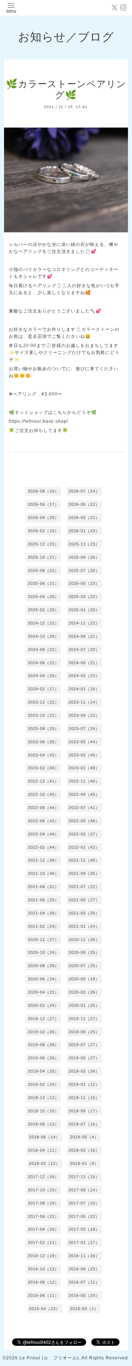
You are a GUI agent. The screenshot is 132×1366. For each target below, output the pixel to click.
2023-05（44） (84, 742)
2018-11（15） (84, 1097)
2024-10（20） (43, 636)
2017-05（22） (84, 1216)
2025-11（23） (84, 544)
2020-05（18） (84, 979)
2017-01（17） (84, 1242)
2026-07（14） (84, 491)
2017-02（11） (43, 1242)
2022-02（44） (43, 847)
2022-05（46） (84, 821)
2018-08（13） (43, 1124)
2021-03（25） (84, 913)
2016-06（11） (43, 1295)
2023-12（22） (43, 702)
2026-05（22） (84, 504)
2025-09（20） (84, 557)
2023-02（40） (43, 768)
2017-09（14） (84, 1190)
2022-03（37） (84, 834)
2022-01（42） (84, 847)
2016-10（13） (43, 1269)
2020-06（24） (43, 979)
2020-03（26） (84, 992)
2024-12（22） (43, 623)
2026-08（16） (43, 491)
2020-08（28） (43, 965)
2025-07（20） (84, 570)
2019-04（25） (43, 1071)
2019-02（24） (43, 1084)
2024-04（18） (43, 675)
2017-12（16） (43, 1176)
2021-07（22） (84, 886)
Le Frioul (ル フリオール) (49, 1357)
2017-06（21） (43, 1216)
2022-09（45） (84, 794)
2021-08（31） (43, 886)
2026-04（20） (43, 517)
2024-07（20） (84, 649)
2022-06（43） (43, 821)
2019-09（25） (84, 1032)
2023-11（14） (84, 702)
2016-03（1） (84, 1308)
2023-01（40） (84, 768)
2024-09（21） (84, 636)
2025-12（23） (43, 544)
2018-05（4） (84, 1137)
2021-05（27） (84, 900)
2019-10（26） (43, 1032)
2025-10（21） (43, 557)
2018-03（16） (84, 1150)
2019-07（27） (84, 1045)
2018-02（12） (44, 1163)
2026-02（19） (43, 531)
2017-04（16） (43, 1229)
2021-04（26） (43, 913)
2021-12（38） (43, 860)
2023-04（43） (43, 755)
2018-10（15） (43, 1111)
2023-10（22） (43, 715)
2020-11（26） (84, 939)
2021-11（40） (84, 860)
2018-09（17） (84, 1111)
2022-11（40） (84, 781)
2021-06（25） (43, 900)
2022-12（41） (43, 781)
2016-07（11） (84, 1282)
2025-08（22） (43, 570)
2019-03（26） (84, 1071)
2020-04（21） (43, 992)
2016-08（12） (43, 1282)
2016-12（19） (43, 1256)
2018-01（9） (84, 1163)
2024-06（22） (43, 663)
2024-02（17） (43, 689)
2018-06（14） (44, 1137)
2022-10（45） (43, 794)
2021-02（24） (43, 926)
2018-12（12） (43, 1097)
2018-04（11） (43, 1150)
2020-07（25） (84, 965)
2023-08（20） (43, 728)
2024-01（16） (84, 689)
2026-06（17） (43, 504)
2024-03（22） (84, 675)
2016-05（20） (84, 1295)
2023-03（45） (84, 755)
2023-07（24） (84, 728)
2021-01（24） (84, 926)
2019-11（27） (84, 1018)
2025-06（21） (43, 583)
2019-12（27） (43, 1018)
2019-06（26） (43, 1058)
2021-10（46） (43, 873)
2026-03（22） (84, 517)
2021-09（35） (84, 873)
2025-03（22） (84, 596)
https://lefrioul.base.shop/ (38, 421)
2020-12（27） (43, 939)
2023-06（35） (43, 742)
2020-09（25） (84, 952)
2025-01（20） (84, 610)
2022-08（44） (43, 807)
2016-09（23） (84, 1269)
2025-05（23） (84, 583)
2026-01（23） (84, 531)
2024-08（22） (43, 649)
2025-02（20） (43, 610)
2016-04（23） (44, 1308)
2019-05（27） (84, 1058)
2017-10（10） (43, 1190)
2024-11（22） (84, 623)
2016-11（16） (84, 1256)
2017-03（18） (84, 1229)
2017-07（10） (84, 1203)
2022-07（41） (84, 807)
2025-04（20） (43, 596)
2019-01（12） (84, 1084)
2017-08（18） (43, 1203)
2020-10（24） (43, 952)
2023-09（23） (84, 715)
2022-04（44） (43, 834)
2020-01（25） (84, 1005)
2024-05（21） (84, 663)
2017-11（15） (84, 1176)
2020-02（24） (43, 1005)
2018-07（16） (84, 1124)
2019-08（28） (43, 1045)
